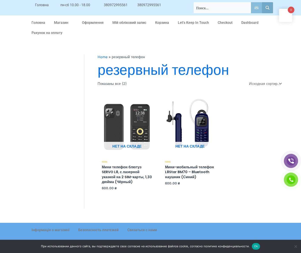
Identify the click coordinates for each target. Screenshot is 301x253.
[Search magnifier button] (267, 7)
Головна (38, 23)
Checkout (225, 23)
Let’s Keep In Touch (193, 23)
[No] (295, 246)
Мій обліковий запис (129, 23)
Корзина (162, 23)
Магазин (61, 23)
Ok (256, 246)
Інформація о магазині (50, 230)
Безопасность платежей (98, 230)
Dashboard (249, 23)
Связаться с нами (142, 230)
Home (103, 57)
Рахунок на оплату (47, 33)
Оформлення (93, 23)
